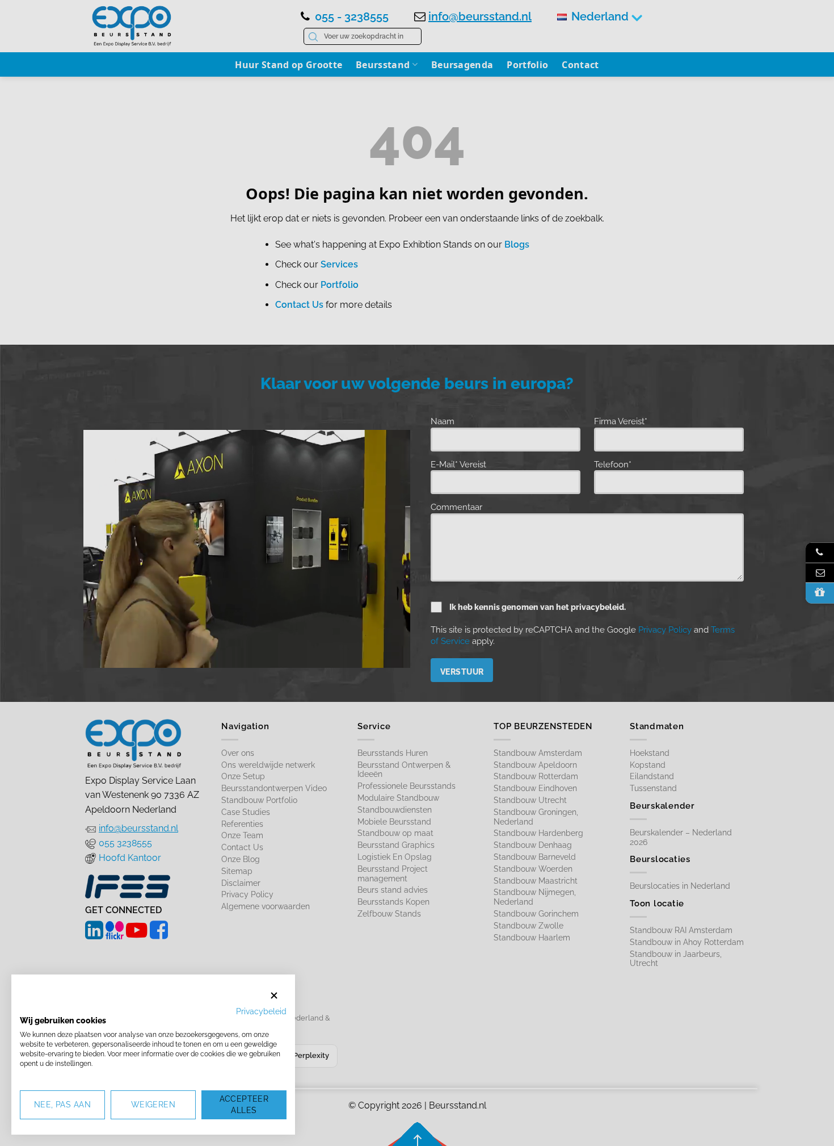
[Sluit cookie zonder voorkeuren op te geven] (274, 995)
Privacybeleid (261, 1011)
